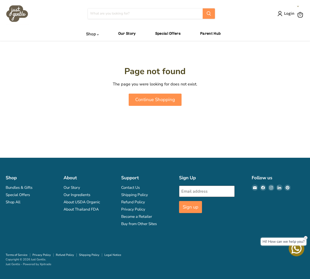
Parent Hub (210, 33)
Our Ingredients (77, 194)
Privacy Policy (133, 209)
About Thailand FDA (81, 209)
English (289, 6)
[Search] (209, 13)
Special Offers (168, 33)
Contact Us (130, 187)
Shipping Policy (134, 194)
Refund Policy (133, 202)
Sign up (190, 207)
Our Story (127, 33)
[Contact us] (296, 248)
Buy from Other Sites (139, 223)
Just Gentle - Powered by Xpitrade (28, 264)
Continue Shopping (155, 100)
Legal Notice (112, 255)
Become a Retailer (136, 216)
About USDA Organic (82, 202)
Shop (91, 34)
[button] (287, 13)
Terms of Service (16, 255)
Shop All (13, 202)
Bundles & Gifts (19, 187)
